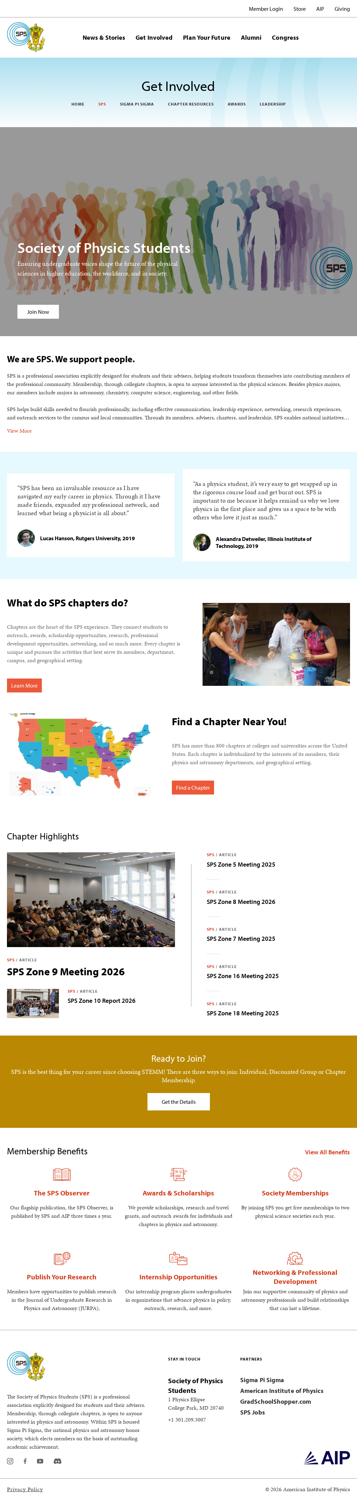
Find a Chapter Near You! (229, 721)
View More (19, 430)
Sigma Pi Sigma (137, 104)
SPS (102, 104)
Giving (342, 8)
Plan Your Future (206, 37)
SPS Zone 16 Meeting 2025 (243, 976)
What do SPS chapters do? (67, 602)
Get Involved (154, 37)
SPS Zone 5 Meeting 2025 (241, 864)
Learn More (24, 685)
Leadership (273, 104)
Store (300, 8)
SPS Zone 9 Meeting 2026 (66, 971)
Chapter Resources (191, 104)
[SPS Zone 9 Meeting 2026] (91, 899)
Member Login (266, 8)
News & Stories (104, 37)
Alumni (251, 37)
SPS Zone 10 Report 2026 (102, 1001)
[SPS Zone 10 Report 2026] (33, 1003)
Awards (237, 104)
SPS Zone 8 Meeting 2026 (241, 902)
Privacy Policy (25, 1489)
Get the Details (179, 1101)
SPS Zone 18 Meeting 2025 (243, 1013)
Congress (285, 37)
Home (77, 104)
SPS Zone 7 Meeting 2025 (241, 939)
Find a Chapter (193, 787)
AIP (320, 8)
